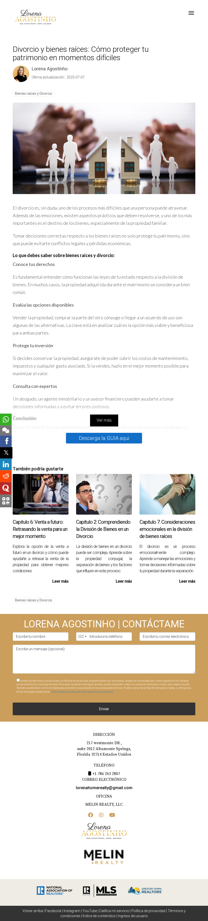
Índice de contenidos (99, 916)
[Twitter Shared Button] (6, 452)
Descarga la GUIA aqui (104, 438)
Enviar (104, 709)
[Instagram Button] (101, 816)
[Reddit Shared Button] (6, 476)
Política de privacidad (148, 911)
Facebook (53, 911)
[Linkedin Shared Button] (6, 464)
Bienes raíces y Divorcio (33, 93)
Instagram (72, 911)
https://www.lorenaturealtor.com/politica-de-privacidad (82, 691)
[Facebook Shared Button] (6, 441)
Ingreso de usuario (133, 916)
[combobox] (82, 636)
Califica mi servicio (114, 911)
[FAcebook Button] (90, 816)
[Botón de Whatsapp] (6, 419)
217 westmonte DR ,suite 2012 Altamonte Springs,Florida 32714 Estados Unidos (104, 748)
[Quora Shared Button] (6, 488)
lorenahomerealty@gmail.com (104, 787)
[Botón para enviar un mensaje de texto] (6, 430)
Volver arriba (33, 911)
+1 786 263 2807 (106, 773)
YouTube (89, 911)
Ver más (104, 420)
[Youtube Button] (112, 816)
